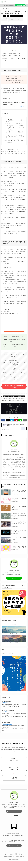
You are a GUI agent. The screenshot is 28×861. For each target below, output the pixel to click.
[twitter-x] (13, 815)
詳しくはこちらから (14, 845)
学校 (8, 15)
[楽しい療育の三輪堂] (3, 2)
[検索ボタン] (22, 2)
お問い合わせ (20, 854)
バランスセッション (7, 724)
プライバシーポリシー (19, 856)
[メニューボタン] (26, 2)
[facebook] (11, 815)
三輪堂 (9, 18)
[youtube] (17, 815)
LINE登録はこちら (14, 578)
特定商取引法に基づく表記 (9, 856)
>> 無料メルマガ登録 (20, 5)
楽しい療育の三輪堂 (18, 18)
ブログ (4, 15)
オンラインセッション (8, 711)
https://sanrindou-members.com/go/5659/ (13, 106)
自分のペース (4, 19)
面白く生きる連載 (19, 19)
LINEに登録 (5, 702)
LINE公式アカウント (17, 853)
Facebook (10, 853)
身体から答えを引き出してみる (11, 854)
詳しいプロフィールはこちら (14, 811)
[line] (15, 815)
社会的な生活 (12, 15)
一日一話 (5, 18)
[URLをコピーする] (25, 420)
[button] (3, 420)
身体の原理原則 (19, 15)
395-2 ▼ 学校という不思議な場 (12, 55)
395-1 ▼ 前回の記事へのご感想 (12, 53)
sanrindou (14, 449)
